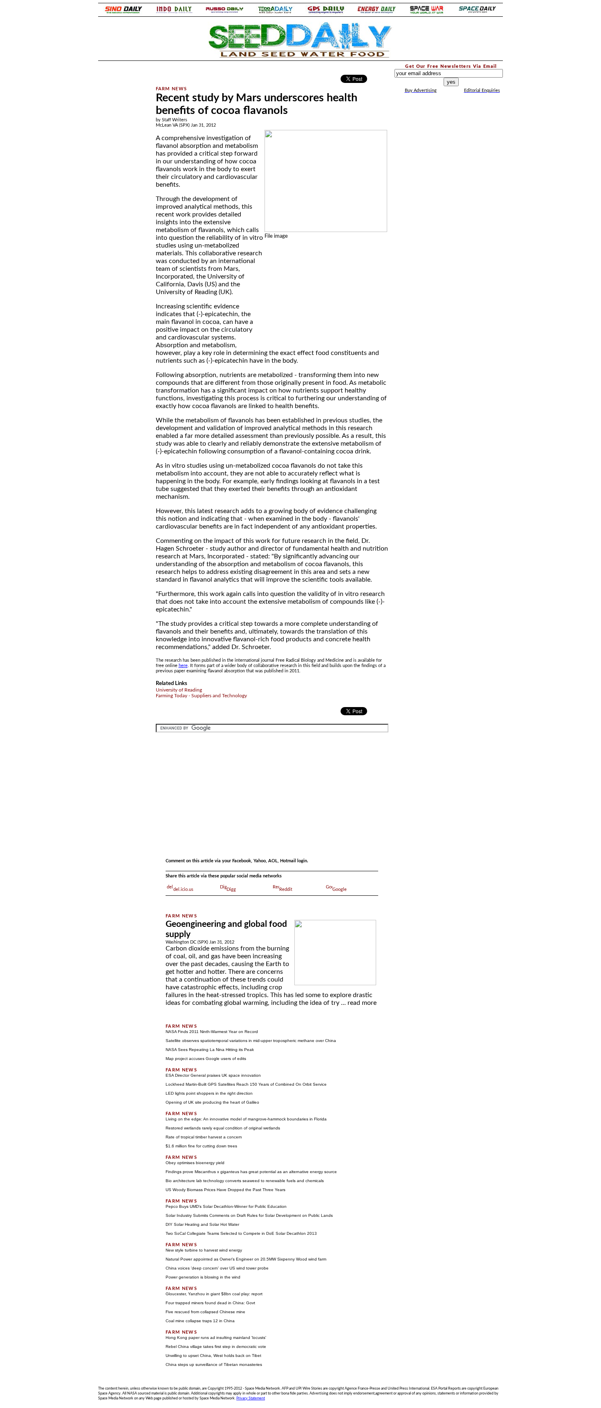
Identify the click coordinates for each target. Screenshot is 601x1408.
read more (362, 1003)
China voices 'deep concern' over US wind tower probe (217, 1268)
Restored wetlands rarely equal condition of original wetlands (223, 1128)
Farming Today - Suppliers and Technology (201, 695)
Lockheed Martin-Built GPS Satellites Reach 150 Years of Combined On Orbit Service (246, 1084)
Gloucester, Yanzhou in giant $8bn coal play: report (214, 1294)
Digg (231, 889)
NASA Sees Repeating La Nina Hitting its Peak (210, 1049)
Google (339, 889)
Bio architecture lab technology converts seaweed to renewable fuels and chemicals (245, 1180)
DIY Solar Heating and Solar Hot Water (202, 1224)
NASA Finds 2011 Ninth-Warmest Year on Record (212, 1031)
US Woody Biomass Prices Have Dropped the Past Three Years (225, 1189)
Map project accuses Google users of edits (206, 1058)
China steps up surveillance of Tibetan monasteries (214, 1364)
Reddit (285, 889)
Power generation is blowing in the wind (203, 1277)
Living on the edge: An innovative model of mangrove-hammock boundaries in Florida (246, 1119)
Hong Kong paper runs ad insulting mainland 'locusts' (216, 1337)
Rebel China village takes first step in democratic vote (216, 1346)
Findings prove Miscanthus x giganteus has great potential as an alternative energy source (251, 1171)
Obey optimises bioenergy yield (195, 1162)
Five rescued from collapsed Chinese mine (205, 1312)
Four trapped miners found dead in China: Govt (210, 1303)
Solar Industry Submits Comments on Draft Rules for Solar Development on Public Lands (249, 1215)
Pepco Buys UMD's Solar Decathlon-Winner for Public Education (226, 1206)
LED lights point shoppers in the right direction (209, 1093)
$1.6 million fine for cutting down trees (201, 1146)
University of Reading (179, 689)
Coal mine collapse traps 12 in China (200, 1321)
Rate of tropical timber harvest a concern (204, 1137)
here (183, 665)
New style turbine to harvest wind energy (204, 1250)
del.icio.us (183, 889)
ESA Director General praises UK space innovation (213, 1075)
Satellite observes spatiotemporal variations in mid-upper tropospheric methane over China (251, 1040)
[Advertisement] (121, 185)
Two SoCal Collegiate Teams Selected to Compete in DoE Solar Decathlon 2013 (241, 1233)
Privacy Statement (250, 1398)
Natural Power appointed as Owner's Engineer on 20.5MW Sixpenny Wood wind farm (246, 1259)
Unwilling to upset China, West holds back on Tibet (213, 1355)
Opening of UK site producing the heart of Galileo (212, 1102)
